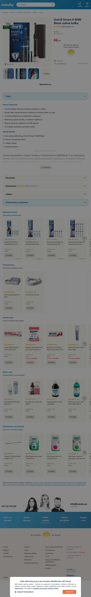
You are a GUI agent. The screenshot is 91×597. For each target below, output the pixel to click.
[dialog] (45, 587)
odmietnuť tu (19, 588)
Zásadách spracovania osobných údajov (45, 588)
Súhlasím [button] (69, 592)
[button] (24, 592)
